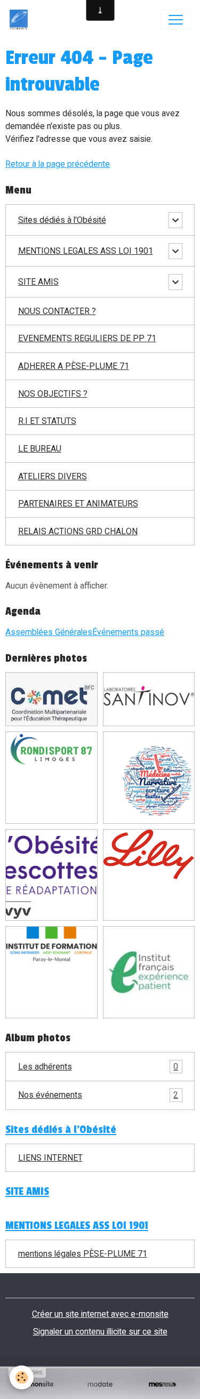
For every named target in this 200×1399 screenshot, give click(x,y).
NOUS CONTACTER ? (57, 311)
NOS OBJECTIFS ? (52, 394)
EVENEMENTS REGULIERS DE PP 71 (87, 338)
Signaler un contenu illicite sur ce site (100, 1331)
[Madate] (100, 1384)
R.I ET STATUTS (47, 421)
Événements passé (128, 632)
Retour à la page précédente (57, 164)
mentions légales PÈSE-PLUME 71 (82, 1254)
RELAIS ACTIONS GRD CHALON (78, 531)
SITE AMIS (38, 282)
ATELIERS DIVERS (52, 476)
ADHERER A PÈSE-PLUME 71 (73, 366)
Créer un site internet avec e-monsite (100, 1314)
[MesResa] (162, 1384)
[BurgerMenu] (175, 20)
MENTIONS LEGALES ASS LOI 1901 (85, 251)
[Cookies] (22, 1377)
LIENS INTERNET (50, 1158)
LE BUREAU (39, 449)
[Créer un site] (38, 1384)
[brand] (21, 20)
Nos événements (98, 1095)
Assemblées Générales (48, 632)
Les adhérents (98, 1067)
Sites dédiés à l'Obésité (62, 220)
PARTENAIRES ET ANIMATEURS (78, 504)
